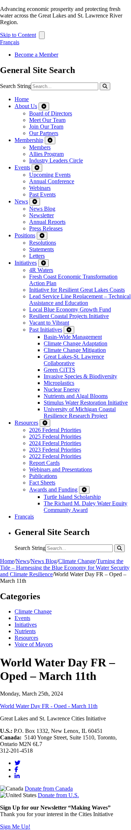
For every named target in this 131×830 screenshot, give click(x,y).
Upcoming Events (50, 175)
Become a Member (36, 54)
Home (22, 99)
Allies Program (46, 154)
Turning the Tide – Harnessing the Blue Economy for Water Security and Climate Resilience (65, 567)
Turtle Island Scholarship (72, 497)
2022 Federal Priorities (55, 456)
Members (40, 147)
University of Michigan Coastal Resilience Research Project (80, 412)
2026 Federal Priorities (55, 430)
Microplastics (59, 383)
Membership (29, 140)
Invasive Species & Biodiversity (80, 376)
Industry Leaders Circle (56, 160)
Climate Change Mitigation (75, 350)
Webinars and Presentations (60, 469)
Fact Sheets (42, 482)
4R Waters (41, 270)
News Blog (42, 209)
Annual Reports (47, 222)
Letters (37, 256)
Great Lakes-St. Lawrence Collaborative (74, 359)
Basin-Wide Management (73, 337)
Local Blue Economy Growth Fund (70, 309)
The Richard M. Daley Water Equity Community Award (85, 506)
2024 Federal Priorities (55, 443)
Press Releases (46, 228)
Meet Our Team (47, 120)
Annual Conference (51, 181)
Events (22, 167)
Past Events (42, 194)
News (21, 201)
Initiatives (26, 263)
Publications (43, 476)
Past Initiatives (45, 329)
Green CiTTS (59, 370)
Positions (25, 235)
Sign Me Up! (15, 826)
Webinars (40, 188)
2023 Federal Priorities (55, 450)
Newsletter (41, 215)
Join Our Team (46, 126)
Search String (15, 86)
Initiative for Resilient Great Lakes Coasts (77, 290)
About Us (26, 106)
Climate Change (76, 561)
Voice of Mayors (34, 644)
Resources (26, 423)
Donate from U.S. (58, 795)
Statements (41, 249)
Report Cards (44, 463)
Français (9, 42)
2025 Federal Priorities (55, 436)
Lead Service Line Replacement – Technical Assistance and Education (80, 299)
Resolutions (42, 243)
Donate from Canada (49, 788)
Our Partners (43, 133)
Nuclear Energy (62, 389)
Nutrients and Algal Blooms (76, 396)
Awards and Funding (53, 489)
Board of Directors (50, 113)
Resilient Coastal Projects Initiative (69, 316)
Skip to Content (18, 35)
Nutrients (25, 631)
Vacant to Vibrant (49, 323)
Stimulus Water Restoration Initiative (86, 402)
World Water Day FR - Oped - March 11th (49, 706)
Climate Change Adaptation (75, 343)
